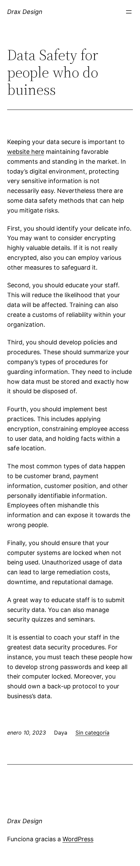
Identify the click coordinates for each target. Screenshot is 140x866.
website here (25, 151)
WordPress (78, 839)
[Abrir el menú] (129, 12)
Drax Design (24, 11)
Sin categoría (92, 732)
